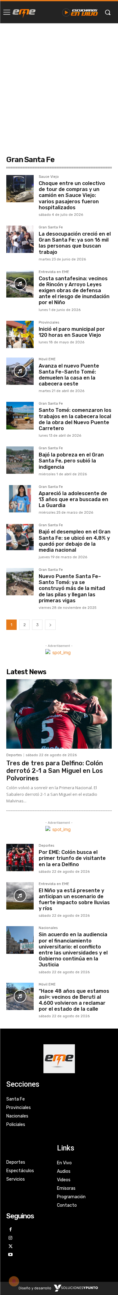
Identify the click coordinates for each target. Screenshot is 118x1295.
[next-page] (50, 625)
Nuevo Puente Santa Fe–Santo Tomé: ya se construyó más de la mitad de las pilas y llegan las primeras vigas (72, 588)
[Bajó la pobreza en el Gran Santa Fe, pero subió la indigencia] (20, 460)
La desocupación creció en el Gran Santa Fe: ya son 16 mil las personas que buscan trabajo (75, 243)
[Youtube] (10, 1255)
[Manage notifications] (14, 1281)
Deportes (14, 755)
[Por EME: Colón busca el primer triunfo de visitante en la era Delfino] (20, 857)
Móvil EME (47, 359)
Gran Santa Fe (51, 227)
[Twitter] (10, 1247)
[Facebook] (10, 1230)
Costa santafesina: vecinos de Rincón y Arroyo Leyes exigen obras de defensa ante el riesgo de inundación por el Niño (74, 291)
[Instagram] (10, 1238)
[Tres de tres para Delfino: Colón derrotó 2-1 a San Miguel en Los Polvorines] (59, 714)
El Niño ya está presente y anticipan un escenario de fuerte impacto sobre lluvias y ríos (74, 900)
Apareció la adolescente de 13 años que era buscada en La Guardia (73, 499)
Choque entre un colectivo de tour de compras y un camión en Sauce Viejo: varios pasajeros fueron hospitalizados (72, 195)
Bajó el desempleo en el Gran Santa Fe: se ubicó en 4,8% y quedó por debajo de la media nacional (74, 541)
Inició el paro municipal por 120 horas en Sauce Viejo (72, 332)
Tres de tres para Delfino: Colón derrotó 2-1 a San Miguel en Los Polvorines (54, 770)
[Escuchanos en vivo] (80, 12)
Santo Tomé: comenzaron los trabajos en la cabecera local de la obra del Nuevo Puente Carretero (75, 419)
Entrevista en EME (54, 272)
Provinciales (49, 323)
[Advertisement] (59, 85)
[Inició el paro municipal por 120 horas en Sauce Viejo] (20, 334)
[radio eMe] (24, 12)
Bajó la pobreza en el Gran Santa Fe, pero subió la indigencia (71, 461)
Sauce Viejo (49, 177)
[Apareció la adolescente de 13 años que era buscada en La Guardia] (20, 498)
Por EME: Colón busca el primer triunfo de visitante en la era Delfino (72, 858)
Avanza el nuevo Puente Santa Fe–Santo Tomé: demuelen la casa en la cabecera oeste (69, 375)
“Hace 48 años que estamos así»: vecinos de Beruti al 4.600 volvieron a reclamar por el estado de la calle (74, 1000)
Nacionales (48, 928)
